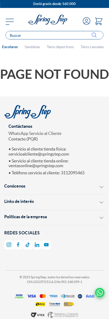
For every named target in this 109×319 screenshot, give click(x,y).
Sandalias (32, 47)
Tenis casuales (92, 47)
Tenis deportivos (60, 47)
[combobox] (55, 35)
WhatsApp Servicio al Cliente (34, 133)
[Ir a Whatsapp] (100, 292)
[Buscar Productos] (95, 35)
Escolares (10, 47)
